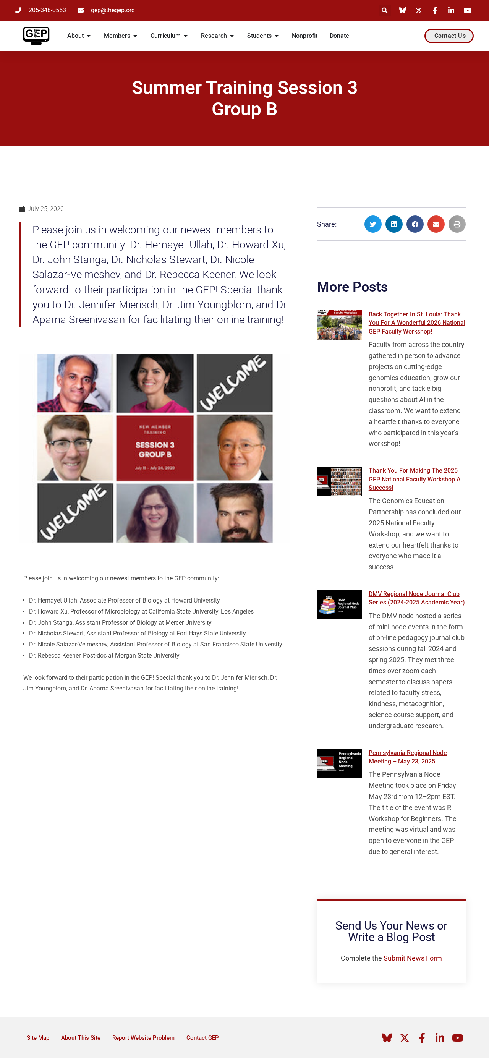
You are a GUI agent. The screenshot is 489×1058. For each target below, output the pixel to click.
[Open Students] (277, 36)
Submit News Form (413, 958)
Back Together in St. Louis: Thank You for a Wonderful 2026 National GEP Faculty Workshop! (417, 323)
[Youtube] (457, 1038)
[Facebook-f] (422, 1038)
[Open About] (89, 36)
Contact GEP (202, 1037)
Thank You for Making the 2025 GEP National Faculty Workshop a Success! (415, 479)
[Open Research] (232, 36)
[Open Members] (135, 36)
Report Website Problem (143, 1037)
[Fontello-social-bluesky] (387, 1038)
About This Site (80, 1037)
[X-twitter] (405, 1038)
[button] (385, 10)
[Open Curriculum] (186, 36)
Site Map (38, 1037)
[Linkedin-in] (440, 1038)
